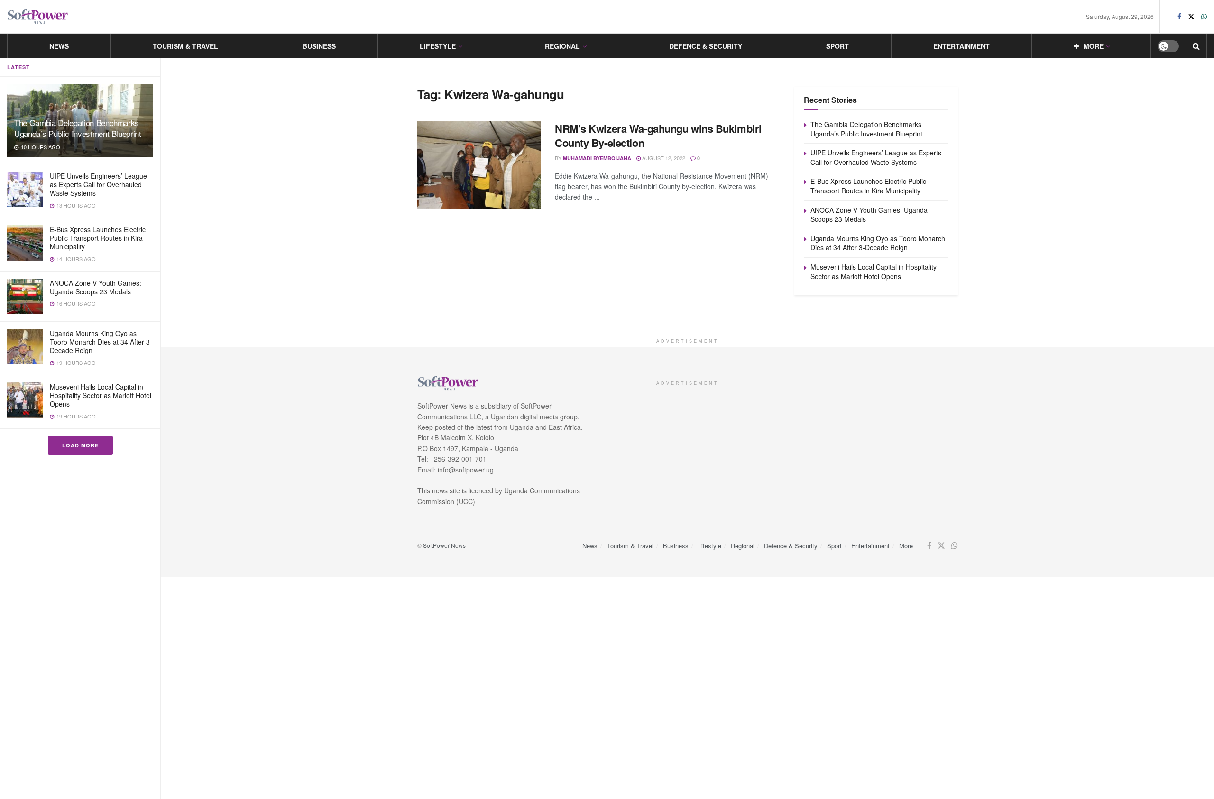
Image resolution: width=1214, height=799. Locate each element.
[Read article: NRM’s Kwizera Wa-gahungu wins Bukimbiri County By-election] (479, 165)
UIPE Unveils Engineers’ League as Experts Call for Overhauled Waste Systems (98, 184)
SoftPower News (444, 545)
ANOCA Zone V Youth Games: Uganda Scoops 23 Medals (95, 287)
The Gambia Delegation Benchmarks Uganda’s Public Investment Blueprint (77, 128)
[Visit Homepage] (38, 17)
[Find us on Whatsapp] (1204, 16)
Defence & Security (705, 46)
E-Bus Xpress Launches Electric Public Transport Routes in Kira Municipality (98, 238)
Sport (837, 46)
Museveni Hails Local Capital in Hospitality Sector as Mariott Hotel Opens (100, 395)
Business (319, 46)
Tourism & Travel (185, 46)
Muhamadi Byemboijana (597, 158)
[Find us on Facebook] (1179, 16)
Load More (80, 445)
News (59, 46)
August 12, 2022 (663, 158)
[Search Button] (1196, 46)
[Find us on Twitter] (1191, 16)
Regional (562, 46)
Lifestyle (438, 46)
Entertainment (961, 46)
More (1094, 46)
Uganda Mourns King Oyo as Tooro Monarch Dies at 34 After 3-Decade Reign (101, 341)
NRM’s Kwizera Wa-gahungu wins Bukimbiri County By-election (658, 136)
